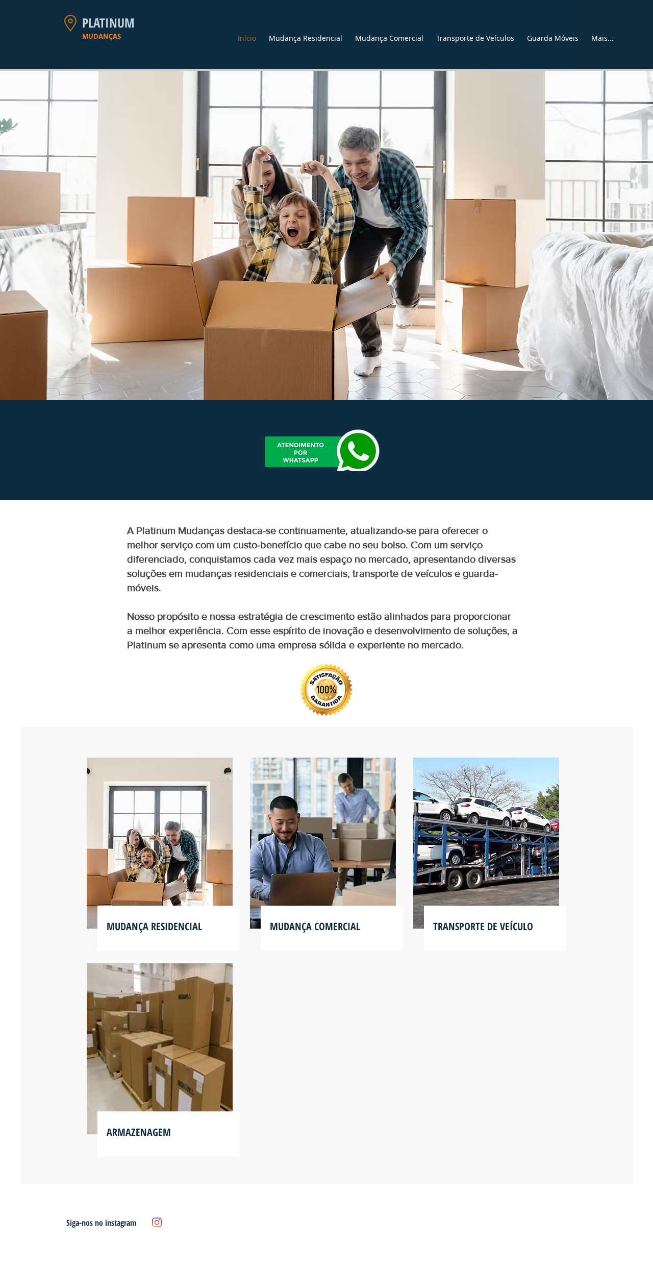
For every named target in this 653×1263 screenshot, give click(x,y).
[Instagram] (157, 1222)
